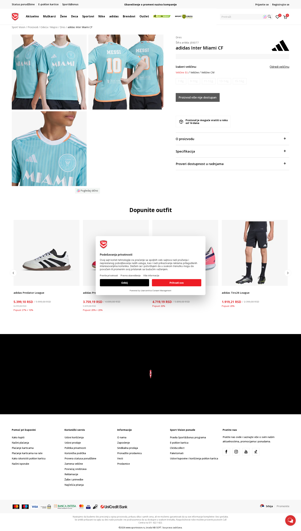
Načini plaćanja (20, 442)
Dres (62, 27)
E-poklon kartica (179, 442)
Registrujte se (280, 4)
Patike (17, 288)
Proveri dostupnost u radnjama (200, 164)
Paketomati (176, 453)
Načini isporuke (20, 463)
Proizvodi (33, 27)
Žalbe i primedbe (73, 479)
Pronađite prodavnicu (129, 453)
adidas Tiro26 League (236, 292)
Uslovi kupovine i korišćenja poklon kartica (194, 458)
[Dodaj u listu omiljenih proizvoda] (75, 281)
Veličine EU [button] (182, 72)
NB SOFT (157, 527)
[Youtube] (246, 451)
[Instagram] (236, 451)
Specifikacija (185, 151)
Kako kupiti (18, 437)
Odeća (44, 27)
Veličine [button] (194, 72)
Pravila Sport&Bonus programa (188, 437)
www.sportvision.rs (135, 527)
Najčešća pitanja (74, 484)
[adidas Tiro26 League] (255, 253)
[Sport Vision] (15, 16)
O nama (121, 437)
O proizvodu (185, 139)
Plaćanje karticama (23, 448)
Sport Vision (18, 27)
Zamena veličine (73, 463)
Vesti (120, 458)
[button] (41, 16)
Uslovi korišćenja (74, 437)
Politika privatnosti (75, 448)
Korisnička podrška (75, 453)
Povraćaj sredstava (75, 469)
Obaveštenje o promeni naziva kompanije (150, 4)
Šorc (224, 288)
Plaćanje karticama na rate (27, 453)
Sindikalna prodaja (127, 448)
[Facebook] (226, 451)
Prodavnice (123, 463)
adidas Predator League (29, 292)
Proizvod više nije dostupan (197, 97)
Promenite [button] (283, 506)
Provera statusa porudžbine (80, 458)
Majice (54, 27)
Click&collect (177, 448)
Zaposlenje (123, 442)
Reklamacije (71, 474)
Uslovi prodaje (72, 442)
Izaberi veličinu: (186, 66)
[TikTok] (255, 451)
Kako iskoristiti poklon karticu (29, 458)
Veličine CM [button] (207, 72)
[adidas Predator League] (46, 253)
